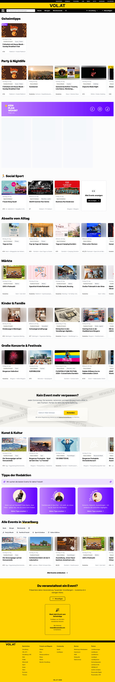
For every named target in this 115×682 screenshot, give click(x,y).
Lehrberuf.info (95, 664)
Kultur (24, 667)
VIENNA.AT (94, 667)
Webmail (67, 1)
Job (83, 1)
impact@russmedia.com (57, 627)
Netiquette (77, 657)
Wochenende (57, 10)
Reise (41, 657)
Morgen (47, 10)
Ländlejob (94, 657)
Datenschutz (77, 659)
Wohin (41, 659)
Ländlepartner (95, 659)
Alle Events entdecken (56, 573)
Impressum (77, 652)
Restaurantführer (44, 654)
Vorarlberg (92, 10)
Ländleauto (94, 652)
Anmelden (71, 413)
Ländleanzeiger (95, 649)
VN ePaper (110, 1)
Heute (39, 10)
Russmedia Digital (96, 672)
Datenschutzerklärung (65, 417)
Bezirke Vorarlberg (45, 662)
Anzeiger (102, 1)
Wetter (41, 649)
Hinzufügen (108, 10)
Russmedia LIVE (96, 674)
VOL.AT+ (24, 652)
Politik (24, 659)
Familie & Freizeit (24, 532)
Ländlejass (60, 652)
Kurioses (24, 672)
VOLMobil (76, 1)
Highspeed (59, 1)
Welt (23, 657)
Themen (24, 674)
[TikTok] (107, 109)
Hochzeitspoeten (96, 662)
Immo (88, 1)
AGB (75, 654)
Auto (94, 1)
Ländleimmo (94, 654)
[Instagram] (99, 109)
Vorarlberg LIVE (26, 654)
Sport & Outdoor (40, 532)
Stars (23, 669)
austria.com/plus (96, 669)
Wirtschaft (25, 662)
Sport (23, 664)
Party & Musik (9, 532)
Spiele (58, 649)
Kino (41, 652)
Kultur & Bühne (55, 532)
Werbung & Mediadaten (81, 649)
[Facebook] (92, 109)
